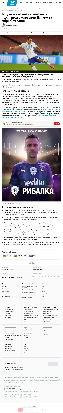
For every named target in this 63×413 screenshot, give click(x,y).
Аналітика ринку (9, 346)
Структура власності (47, 288)
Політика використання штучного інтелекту (30, 287)
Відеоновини (8, 315)
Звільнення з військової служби (51, 309)
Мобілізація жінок (47, 313)
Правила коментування (27, 294)
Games (31, 3)
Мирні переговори (28, 313)
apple (17, 396)
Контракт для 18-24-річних (50, 315)
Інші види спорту (28, 355)
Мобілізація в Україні (49, 307)
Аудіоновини (8, 317)
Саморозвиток (46, 337)
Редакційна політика (7, 288)
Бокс (26, 3)
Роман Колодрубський (12, 25)
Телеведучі (4, 293)
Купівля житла (8, 348)
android (8, 396)
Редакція (4, 286)
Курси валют (8, 331)
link (33, 276)
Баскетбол (38, 3)
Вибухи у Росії (27, 319)
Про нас (4, 283)
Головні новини (9, 309)
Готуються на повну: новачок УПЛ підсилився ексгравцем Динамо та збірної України (35, 8)
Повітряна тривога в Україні (31, 315)
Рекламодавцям (6, 296)
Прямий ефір (8, 313)
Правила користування (7, 299)
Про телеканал (5, 291)
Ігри (43, 296)
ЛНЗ (9, 28)
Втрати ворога (27, 322)
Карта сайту (45, 293)
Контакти (44, 283)
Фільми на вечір (28, 333)
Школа (45, 332)
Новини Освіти (47, 327)
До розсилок (53, 364)
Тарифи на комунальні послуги (13, 335)
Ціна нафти (8, 329)
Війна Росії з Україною (30, 307)
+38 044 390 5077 (37, 270)
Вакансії (44, 286)
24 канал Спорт (5, 8)
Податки (7, 337)
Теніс (44, 3)
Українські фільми (28, 331)
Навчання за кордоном (49, 339)
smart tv (25, 396)
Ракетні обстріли (28, 309)
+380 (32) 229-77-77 (13, 388)
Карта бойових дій (28, 311)
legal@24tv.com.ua (22, 389)
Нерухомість (8, 344)
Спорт (26, 344)
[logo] (12, 2)
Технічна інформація (27, 297)
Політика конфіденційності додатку (30, 289)
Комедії (26, 335)
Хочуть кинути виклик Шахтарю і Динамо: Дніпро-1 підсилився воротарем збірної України (31, 86)
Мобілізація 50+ (47, 311)
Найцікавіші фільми (29, 329)
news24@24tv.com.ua (8, 270)
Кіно (25, 327)
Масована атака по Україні (30, 317)
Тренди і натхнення (10, 350)
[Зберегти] (55, 33)
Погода (6, 319)
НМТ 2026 (45, 335)
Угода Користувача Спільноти (29, 292)
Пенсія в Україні (9, 339)
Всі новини (8, 307)
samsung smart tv (34, 396)
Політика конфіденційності (28, 283)
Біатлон (26, 352)
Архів (43, 291)
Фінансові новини (9, 333)
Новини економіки (10, 327)
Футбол (21, 3)
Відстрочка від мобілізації (49, 317)
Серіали (26, 337)
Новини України (9, 311)
